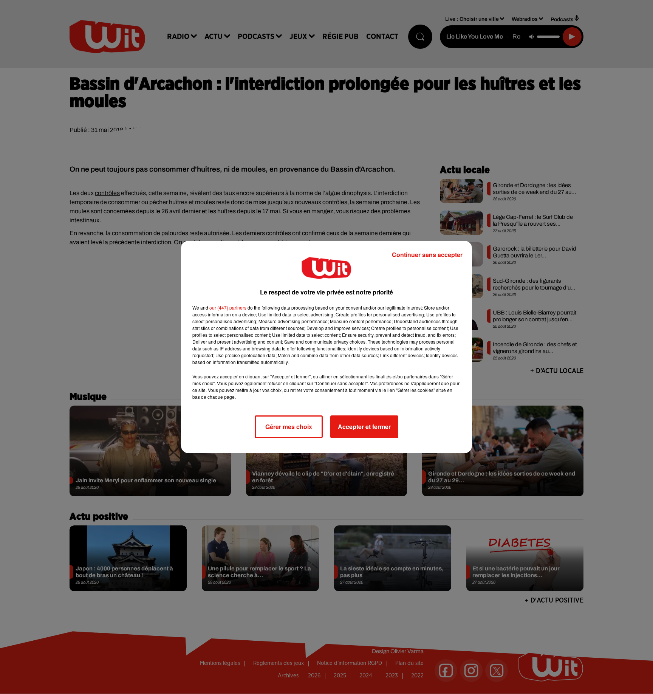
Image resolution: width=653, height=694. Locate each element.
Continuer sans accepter (427, 254)
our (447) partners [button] (227, 307)
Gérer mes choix (288, 426)
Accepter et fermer (364, 426)
